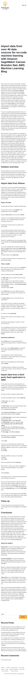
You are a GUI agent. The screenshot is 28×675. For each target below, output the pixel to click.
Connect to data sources (16, 539)
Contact (2, 669)
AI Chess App (14, 667)
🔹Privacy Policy (4, 670)
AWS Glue (21, 139)
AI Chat (8, 667)
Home (7, 669)
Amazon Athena (11, 103)
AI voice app (21, 667)
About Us (3, 667)
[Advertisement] (14, 26)
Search (2, 614)
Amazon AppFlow (5, 106)
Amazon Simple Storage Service (17, 144)
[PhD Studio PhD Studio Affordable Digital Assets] (5, 5)
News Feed (22, 669)
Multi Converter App (14, 669)
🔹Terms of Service (14, 670)
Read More (12, 597)
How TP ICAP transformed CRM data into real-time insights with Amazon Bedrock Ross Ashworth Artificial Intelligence (13, 643)
